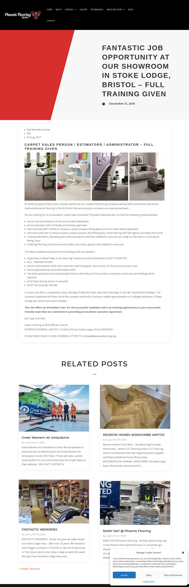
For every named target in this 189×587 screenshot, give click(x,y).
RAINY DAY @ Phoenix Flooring (127, 531)
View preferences (173, 575)
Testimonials (97, 9)
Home (49, 9)
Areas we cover (114, 9)
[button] (183, 552)
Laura (27, 442)
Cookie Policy (148, 581)
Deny (148, 575)
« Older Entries (29, 569)
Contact (51, 20)
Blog (130, 9)
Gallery (83, 9)
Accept (124, 575)
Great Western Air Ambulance (45, 437)
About (59, 9)
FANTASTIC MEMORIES (39, 529)
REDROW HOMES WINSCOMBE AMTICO (133, 435)
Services (69, 9)
